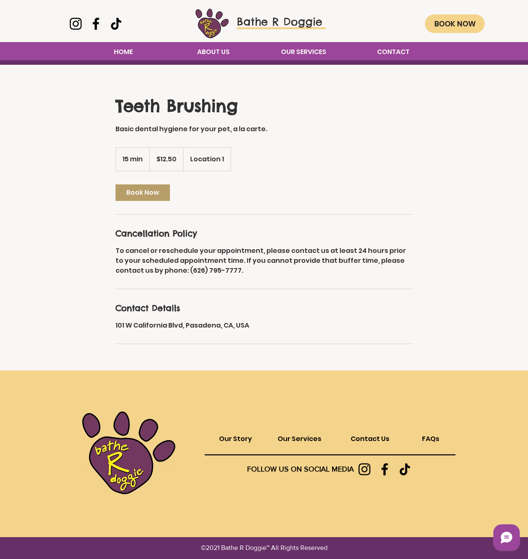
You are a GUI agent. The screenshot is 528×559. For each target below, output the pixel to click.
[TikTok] (116, 24)
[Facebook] (96, 24)
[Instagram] (76, 24)
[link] (143, 192)
